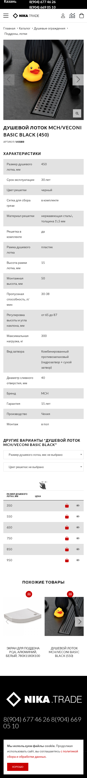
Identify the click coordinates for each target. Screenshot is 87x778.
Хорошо (17, 766)
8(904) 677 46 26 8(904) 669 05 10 (42, 722)
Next (80, 622)
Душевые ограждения (49, 28)
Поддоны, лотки (15, 33)
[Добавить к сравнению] (29, 594)
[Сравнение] (72, 15)
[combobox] (43, 454)
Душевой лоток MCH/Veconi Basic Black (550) (64, 652)
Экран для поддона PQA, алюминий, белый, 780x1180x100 (23, 652)
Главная (9, 28)
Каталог (24, 28)
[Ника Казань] (43, 698)
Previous (7, 622)
